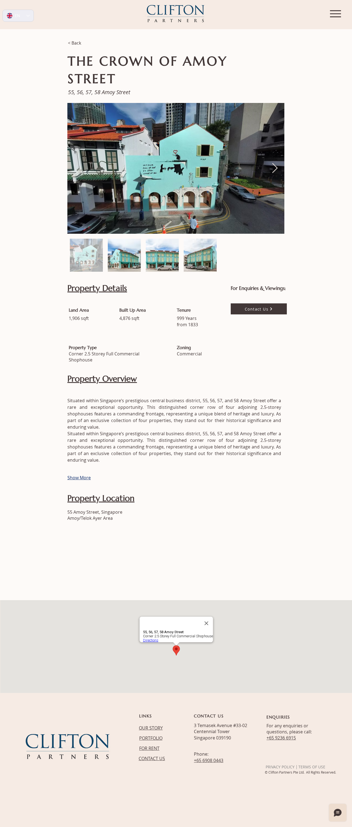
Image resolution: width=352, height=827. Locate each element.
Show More (79, 478)
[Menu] (335, 13)
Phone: (201, 754)
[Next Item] (275, 168)
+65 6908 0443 (208, 760)
